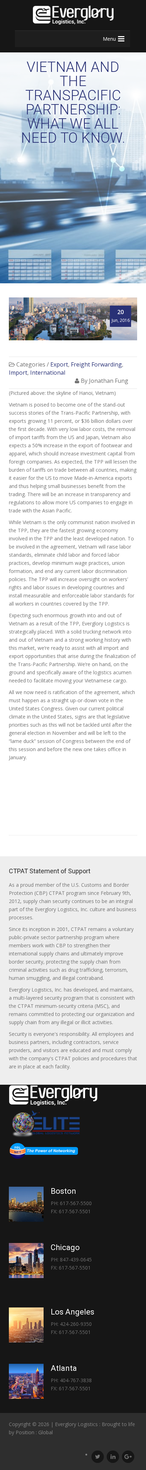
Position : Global (34, 1432)
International (47, 372)
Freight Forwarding (96, 364)
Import (18, 372)
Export (59, 364)
